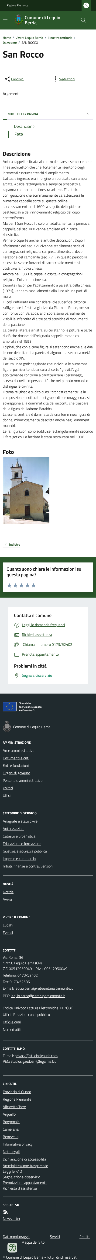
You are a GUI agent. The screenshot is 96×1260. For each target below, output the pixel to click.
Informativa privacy (18, 1144)
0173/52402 (27, 975)
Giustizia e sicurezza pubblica (25, 851)
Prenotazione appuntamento (25, 1182)
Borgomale (11, 1121)
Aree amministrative (18, 750)
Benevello (10, 1136)
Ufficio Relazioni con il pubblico (26, 1014)
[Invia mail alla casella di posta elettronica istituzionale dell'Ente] (44, 988)
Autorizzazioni (13, 828)
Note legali (11, 1151)
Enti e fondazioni (16, 765)
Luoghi (8, 925)
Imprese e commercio (19, 858)
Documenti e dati (16, 758)
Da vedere (10, 42)
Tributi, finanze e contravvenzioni (28, 866)
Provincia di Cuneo (17, 1092)
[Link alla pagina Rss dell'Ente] (5, 1212)
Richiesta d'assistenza (20, 1188)
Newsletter (11, 1218)
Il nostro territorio (60, 37)
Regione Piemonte (17, 5)
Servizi (55, 1236)
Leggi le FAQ (12, 1171)
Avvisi (7, 899)
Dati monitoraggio (16, 1236)
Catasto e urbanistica (19, 836)
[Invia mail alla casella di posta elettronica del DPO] (36, 1055)
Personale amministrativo (22, 780)
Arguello (9, 1114)
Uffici (6, 795)
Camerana (11, 1129)
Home (7, 37)
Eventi (8, 932)
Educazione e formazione (22, 843)
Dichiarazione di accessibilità (24, 1159)
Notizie (8, 892)
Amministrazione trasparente (25, 1165)
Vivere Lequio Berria (29, 37)
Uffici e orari (12, 1022)
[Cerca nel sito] (81, 20)
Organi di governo (16, 773)
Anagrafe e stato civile (20, 821)
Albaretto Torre (14, 1106)
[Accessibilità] (12, 1247)
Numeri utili (12, 1029)
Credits (84, 1236)
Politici (8, 788)
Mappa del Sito (33, 1242)
